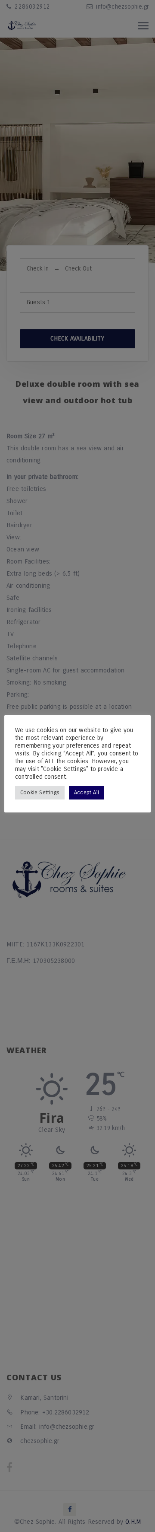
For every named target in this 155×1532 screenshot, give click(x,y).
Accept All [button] (86, 792)
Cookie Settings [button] (39, 792)
